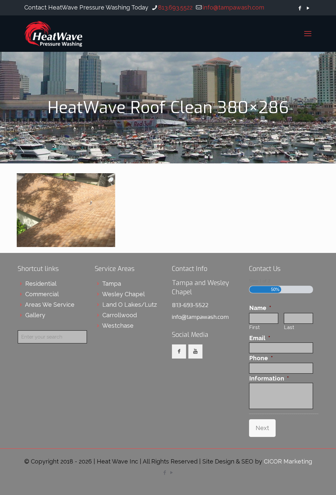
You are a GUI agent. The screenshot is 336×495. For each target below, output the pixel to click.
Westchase (118, 325)
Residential (40, 283)
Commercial (42, 294)
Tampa (111, 283)
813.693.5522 (175, 7)
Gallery (35, 315)
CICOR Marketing (288, 461)
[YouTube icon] (307, 8)
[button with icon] (179, 351)
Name (260, 307)
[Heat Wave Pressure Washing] (53, 33)
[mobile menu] (307, 33)
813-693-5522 (190, 305)
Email (259, 338)
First (254, 327)
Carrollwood (119, 315)
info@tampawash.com (233, 7)
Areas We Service (49, 304)
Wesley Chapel (123, 294)
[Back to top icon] (304, 481)
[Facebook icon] (299, 8)
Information (269, 378)
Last (289, 327)
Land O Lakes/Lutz (129, 304)
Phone (261, 358)
